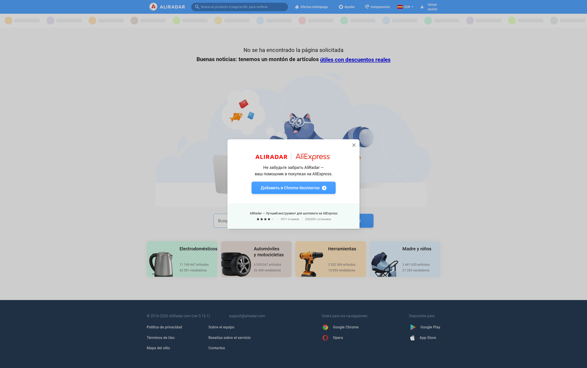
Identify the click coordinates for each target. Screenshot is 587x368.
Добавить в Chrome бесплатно (290, 187)
